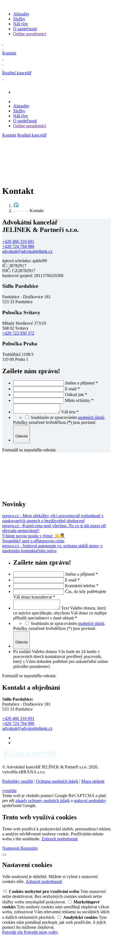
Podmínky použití (17, 781)
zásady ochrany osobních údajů (42, 800)
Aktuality (21, 14)
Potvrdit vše (13, 932)
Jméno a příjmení (81, 383)
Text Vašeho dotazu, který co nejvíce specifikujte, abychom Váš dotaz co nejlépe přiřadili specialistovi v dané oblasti (60, 613)
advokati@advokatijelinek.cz (27, 251)
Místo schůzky (79, 400)
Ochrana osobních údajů (57, 781)
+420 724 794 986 (18, 246)
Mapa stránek (92, 781)
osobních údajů (91, 417)
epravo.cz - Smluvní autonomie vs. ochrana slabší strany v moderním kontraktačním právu (52, 548)
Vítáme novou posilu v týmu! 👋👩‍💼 (33, 536)
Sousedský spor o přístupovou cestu (33, 540)
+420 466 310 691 (18, 241)
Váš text (70, 412)
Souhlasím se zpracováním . (68, 417)
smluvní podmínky (90, 800)
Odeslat (21, 436)
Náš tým (20, 23)
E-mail (72, 388)
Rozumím (29, 848)
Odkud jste (76, 394)
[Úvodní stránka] (16, 205)
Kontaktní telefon (81, 585)
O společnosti (25, 28)
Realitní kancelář (31, 135)
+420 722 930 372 (18, 333)
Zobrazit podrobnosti (59, 838)
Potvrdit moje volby (41, 932)
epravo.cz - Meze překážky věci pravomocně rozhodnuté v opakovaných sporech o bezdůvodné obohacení (53, 518)
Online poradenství (29, 33)
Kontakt (9, 135)
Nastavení (11, 848)
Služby (19, 19)
